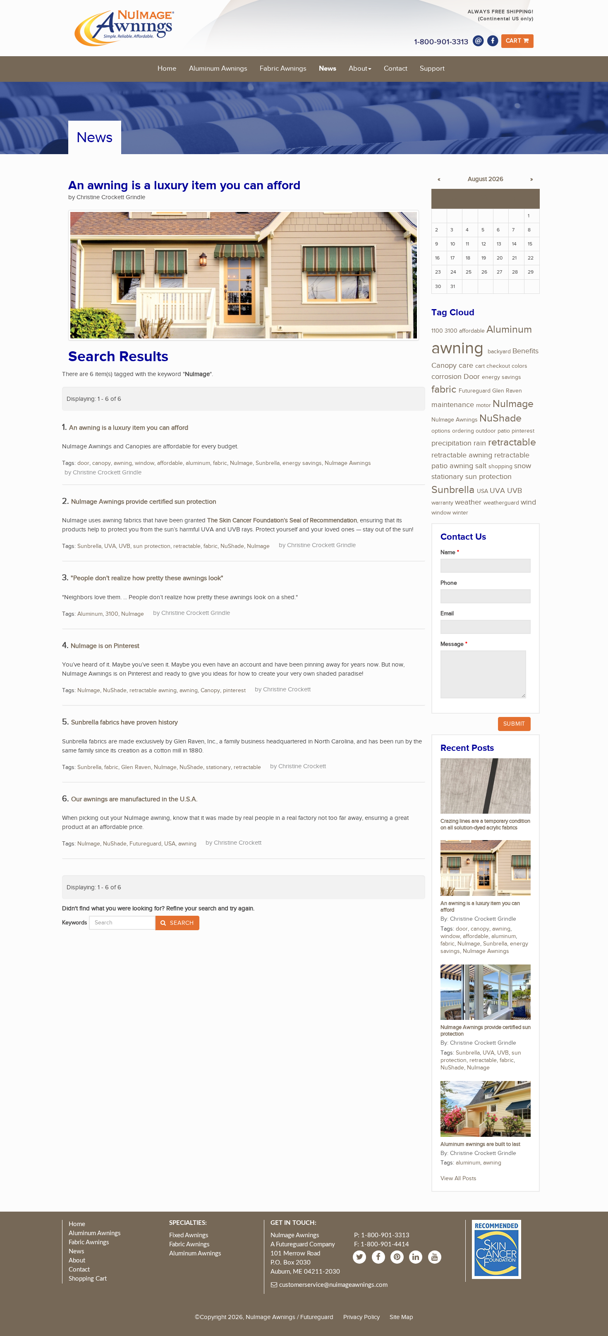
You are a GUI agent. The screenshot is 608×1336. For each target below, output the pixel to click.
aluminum (198, 463)
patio (504, 431)
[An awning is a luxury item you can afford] (485, 867)
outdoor (486, 431)
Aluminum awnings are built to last (480, 1144)
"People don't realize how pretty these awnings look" (147, 578)
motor (483, 405)
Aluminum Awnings (218, 68)
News (327, 68)
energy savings (302, 463)
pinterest (234, 690)
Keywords (74, 922)
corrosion (446, 376)
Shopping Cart (88, 1279)
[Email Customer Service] (478, 41)
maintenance (452, 404)
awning (123, 463)
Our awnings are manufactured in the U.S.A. (134, 799)
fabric (220, 463)
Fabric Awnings (283, 68)
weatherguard (501, 503)
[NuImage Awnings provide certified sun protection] (485, 991)
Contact (395, 68)
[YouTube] (435, 1257)
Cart (515, 41)
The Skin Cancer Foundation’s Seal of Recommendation (282, 520)
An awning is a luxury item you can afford (128, 428)
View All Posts (458, 1178)
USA (169, 844)
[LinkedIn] (416, 1257)
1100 (437, 331)
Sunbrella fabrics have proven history (124, 722)
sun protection (151, 546)
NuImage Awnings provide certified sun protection (143, 502)
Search (181, 923)
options (440, 431)
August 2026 (485, 179)
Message (452, 644)
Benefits (525, 351)
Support (432, 68)
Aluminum (90, 614)
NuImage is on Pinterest (105, 646)
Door (472, 376)
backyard (499, 351)
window (144, 463)
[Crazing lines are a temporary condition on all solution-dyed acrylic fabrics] (485, 785)
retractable (187, 546)
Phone (448, 583)
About (358, 68)
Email (447, 613)
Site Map (401, 1317)
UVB (124, 546)
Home (167, 68)
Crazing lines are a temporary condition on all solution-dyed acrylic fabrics (485, 824)
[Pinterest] (398, 1257)
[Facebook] (493, 41)
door (83, 463)
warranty (442, 503)
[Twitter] (360, 1257)
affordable (170, 463)
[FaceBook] (379, 1257)
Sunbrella (268, 463)
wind (528, 502)
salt (480, 466)
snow (522, 466)
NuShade (232, 546)
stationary (218, 767)
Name (448, 552)
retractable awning (153, 690)
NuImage (241, 463)
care (466, 365)
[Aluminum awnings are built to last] (485, 1108)
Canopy (210, 690)
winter (460, 513)
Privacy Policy (361, 1317)
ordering (463, 431)
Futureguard (145, 844)
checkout (498, 366)
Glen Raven (136, 767)
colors (519, 366)
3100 (111, 614)
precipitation (451, 443)
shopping (500, 466)
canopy (101, 463)
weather (468, 502)
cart (480, 366)
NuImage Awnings (348, 463)
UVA (110, 546)
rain (480, 443)
